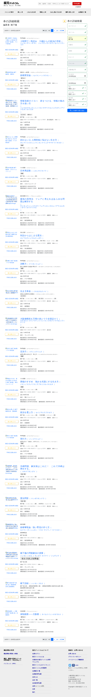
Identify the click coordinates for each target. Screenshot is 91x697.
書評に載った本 (70, 12)
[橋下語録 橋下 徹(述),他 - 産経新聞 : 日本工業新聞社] (12, 584)
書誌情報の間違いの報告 (11, 653)
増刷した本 (43, 12)
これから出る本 (31, 12)
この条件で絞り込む (78, 110)
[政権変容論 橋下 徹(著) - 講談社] (12, 73)
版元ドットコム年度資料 (39, 668)
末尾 (61, 30)
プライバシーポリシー (74, 656)
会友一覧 (35, 680)
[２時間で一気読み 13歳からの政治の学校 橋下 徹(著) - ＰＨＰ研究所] (12, 41)
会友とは (35, 677)
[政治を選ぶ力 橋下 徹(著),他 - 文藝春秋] (12, 410)
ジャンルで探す (9, 12)
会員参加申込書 (36, 674)
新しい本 (20, 12)
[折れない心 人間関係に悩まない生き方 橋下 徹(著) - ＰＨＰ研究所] (12, 139)
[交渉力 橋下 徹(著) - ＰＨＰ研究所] (12, 349)
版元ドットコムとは (38, 656)
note (76, 665)
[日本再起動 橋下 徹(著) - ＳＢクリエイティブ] (12, 169)
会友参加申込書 (36, 683)
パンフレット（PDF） (10, 663)
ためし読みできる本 (56, 12)
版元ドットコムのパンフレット (41, 665)
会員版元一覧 (82, 12)
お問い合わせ (72, 653)
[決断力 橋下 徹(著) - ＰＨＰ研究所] (12, 262)
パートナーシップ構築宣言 (76, 659)
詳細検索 (78, 6)
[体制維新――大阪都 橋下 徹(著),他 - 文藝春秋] (12, 613)
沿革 (33, 689)
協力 (33, 692)
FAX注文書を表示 (12, 58)
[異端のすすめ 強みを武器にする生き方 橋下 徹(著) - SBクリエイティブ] (12, 381)
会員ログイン (36, 653)
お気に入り (12, 54)
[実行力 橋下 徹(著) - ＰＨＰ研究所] (12, 437)
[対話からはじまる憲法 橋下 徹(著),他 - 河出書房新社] (12, 234)
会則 (33, 686)
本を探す (77, 3)
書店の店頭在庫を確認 (11, 50)
